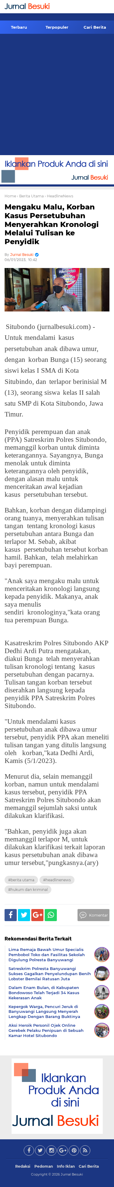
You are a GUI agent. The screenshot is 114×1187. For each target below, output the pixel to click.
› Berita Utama (30, 196)
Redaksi (22, 1166)
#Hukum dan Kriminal (28, 889)
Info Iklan (66, 1166)
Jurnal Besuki (72, 1174)
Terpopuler (57, 27)
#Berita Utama (21, 880)
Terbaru (19, 27)
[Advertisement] (57, 95)
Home (10, 196)
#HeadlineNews (57, 880)
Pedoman (43, 1166)
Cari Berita (95, 27)
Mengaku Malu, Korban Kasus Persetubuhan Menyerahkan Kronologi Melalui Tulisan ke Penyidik (52, 224)
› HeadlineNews (59, 196)
